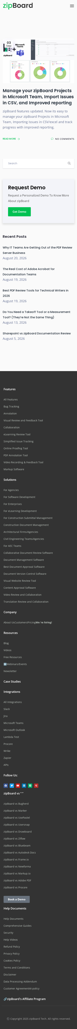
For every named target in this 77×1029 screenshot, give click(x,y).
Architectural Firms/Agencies (21, 532)
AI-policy (34, 988)
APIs (6, 765)
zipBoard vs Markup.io (17, 873)
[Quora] (36, 786)
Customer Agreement (16, 988)
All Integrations (13, 702)
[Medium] (30, 786)
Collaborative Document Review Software (28, 552)
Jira (6, 716)
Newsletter (10, 671)
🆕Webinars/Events (15, 664)
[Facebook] (6, 786)
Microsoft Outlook (14, 730)
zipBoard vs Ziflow (14, 838)
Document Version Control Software (25, 573)
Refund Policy (12, 946)
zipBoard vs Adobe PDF (17, 880)
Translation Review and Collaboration (26, 601)
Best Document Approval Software (24, 566)
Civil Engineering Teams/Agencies (24, 539)
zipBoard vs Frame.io (16, 859)
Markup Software (14, 469)
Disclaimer (10, 974)
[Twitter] (12, 786)
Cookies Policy (12, 960)
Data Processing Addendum (20, 981)
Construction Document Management (26, 525)
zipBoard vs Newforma (17, 866)
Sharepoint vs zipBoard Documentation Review (37, 333)
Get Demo (19, 212)
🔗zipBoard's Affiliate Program (25, 999)
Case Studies (12, 681)
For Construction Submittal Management (28, 518)
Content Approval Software (20, 587)
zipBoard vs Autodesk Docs (20, 852)
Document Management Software (24, 559)
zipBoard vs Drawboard (18, 831)
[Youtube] (18, 786)
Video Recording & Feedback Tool (23, 462)
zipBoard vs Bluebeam (17, 845)
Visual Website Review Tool (20, 580)
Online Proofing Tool (16, 448)
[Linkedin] (24, 786)
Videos (7, 650)
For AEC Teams (12, 546)
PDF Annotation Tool (16, 455)
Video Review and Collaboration (23, 594)
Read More (9, 138)
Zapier (7, 758)
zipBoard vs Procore (15, 887)
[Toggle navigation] (72, 6)
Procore (8, 744)
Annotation (10, 413)
